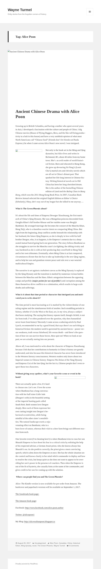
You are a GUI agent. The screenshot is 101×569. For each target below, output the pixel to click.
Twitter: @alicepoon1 (25, 514)
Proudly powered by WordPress (27, 564)
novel (34, 546)
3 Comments (74, 546)
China (69, 543)
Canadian (63, 543)
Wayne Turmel (20, 10)
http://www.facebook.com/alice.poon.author (44, 508)
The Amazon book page (26, 501)
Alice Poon (54, 543)
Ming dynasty (26, 546)
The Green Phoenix (45, 546)
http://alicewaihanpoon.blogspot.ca (39, 521)
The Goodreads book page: (27, 494)
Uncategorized (40, 543)
